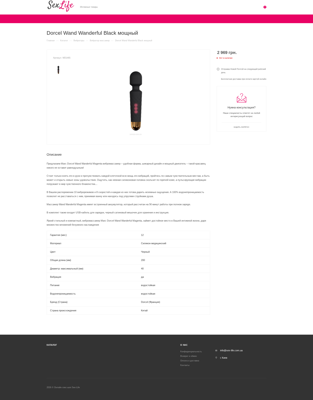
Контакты (184, 365)
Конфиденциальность (191, 351)
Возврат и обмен (188, 356)
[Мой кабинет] (251, 8)
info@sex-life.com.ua (231, 350)
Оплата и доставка (189, 360)
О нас (184, 345)
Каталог (52, 345)
